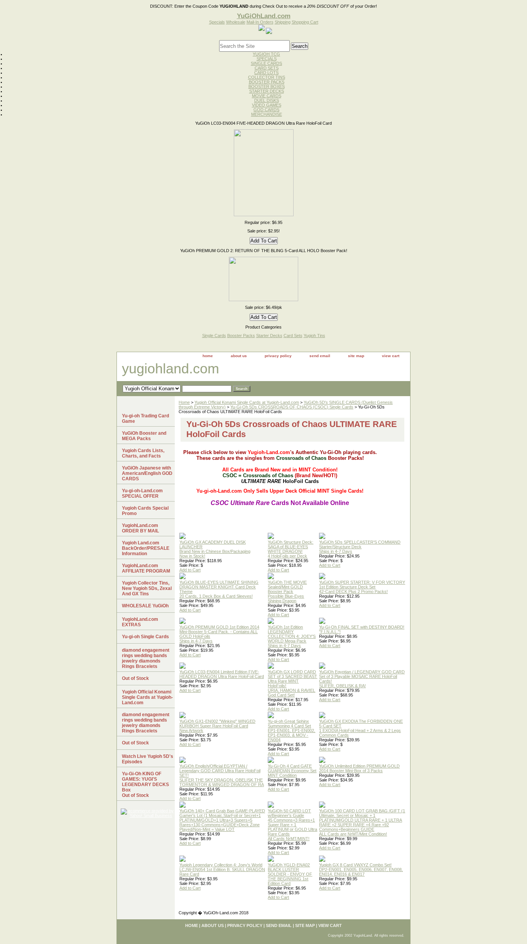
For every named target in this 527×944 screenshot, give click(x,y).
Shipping (283, 22)
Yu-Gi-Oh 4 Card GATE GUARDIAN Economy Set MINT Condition (292, 771)
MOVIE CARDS (266, 95)
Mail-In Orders (260, 22)
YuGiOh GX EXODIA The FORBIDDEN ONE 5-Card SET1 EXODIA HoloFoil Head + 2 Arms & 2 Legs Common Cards (361, 728)
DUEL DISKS (266, 100)
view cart (390, 356)
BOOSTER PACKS (266, 82)
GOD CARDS (266, 109)
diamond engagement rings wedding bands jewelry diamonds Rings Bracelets (145, 658)
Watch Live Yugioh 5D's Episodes (147, 759)
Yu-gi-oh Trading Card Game (145, 418)
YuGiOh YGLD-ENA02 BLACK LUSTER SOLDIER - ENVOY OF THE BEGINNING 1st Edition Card (290, 874)
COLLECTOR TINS (266, 77)
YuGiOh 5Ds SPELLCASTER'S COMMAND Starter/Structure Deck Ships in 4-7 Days (359, 547)
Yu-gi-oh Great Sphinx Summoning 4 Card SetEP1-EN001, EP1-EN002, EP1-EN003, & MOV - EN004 (291, 730)
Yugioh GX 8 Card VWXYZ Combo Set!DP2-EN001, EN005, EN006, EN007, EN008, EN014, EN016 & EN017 (361, 869)
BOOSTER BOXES (266, 86)
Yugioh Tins (314, 335)
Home (184, 402)
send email (319, 356)
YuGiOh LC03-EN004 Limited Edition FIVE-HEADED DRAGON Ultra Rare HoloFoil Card (221, 674)
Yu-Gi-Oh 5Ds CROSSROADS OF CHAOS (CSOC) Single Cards (291, 407)
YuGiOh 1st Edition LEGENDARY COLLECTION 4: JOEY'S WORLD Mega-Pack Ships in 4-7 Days (292, 636)
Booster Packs (241, 335)
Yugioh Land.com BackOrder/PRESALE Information (145, 548)
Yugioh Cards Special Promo (145, 510)
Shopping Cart (305, 22)
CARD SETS (267, 68)
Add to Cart (190, 570)
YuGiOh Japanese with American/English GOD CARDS (147, 473)
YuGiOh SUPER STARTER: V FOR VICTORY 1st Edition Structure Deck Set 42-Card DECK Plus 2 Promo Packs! (362, 587)
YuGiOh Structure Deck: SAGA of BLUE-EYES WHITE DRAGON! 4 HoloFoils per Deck (290, 549)
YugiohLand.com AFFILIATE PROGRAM (146, 568)
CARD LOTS (266, 72)
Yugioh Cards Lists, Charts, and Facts (143, 453)
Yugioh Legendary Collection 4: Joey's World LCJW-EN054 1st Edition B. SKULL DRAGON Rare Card (222, 869)
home (208, 356)
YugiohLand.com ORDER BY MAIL (140, 528)
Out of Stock (135, 678)
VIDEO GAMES (266, 105)
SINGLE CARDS (266, 63)
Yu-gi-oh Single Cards (145, 636)
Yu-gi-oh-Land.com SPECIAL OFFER (142, 493)
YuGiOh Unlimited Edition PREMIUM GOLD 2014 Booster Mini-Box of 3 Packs (359, 768)
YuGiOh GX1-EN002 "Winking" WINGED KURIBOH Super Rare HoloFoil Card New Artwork (217, 726)
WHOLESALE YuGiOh (145, 605)
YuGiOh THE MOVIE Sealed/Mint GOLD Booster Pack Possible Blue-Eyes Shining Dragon (287, 591)
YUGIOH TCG (266, 54)
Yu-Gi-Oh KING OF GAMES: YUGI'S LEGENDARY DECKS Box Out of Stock (145, 784)
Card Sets (293, 335)
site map (356, 356)
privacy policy (278, 356)
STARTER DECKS (266, 91)
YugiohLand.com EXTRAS (140, 622)
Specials (217, 22)
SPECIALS (267, 58)
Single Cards (214, 335)
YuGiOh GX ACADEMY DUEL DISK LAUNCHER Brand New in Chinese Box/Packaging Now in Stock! (214, 549)
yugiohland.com (170, 368)
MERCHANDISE (266, 114)
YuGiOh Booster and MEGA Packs (144, 435)
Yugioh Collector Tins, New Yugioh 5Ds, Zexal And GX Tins (147, 588)
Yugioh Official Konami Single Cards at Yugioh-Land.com (246, 402)
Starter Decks (269, 335)
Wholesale (235, 22)
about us (239, 356)
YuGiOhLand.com (264, 15)
